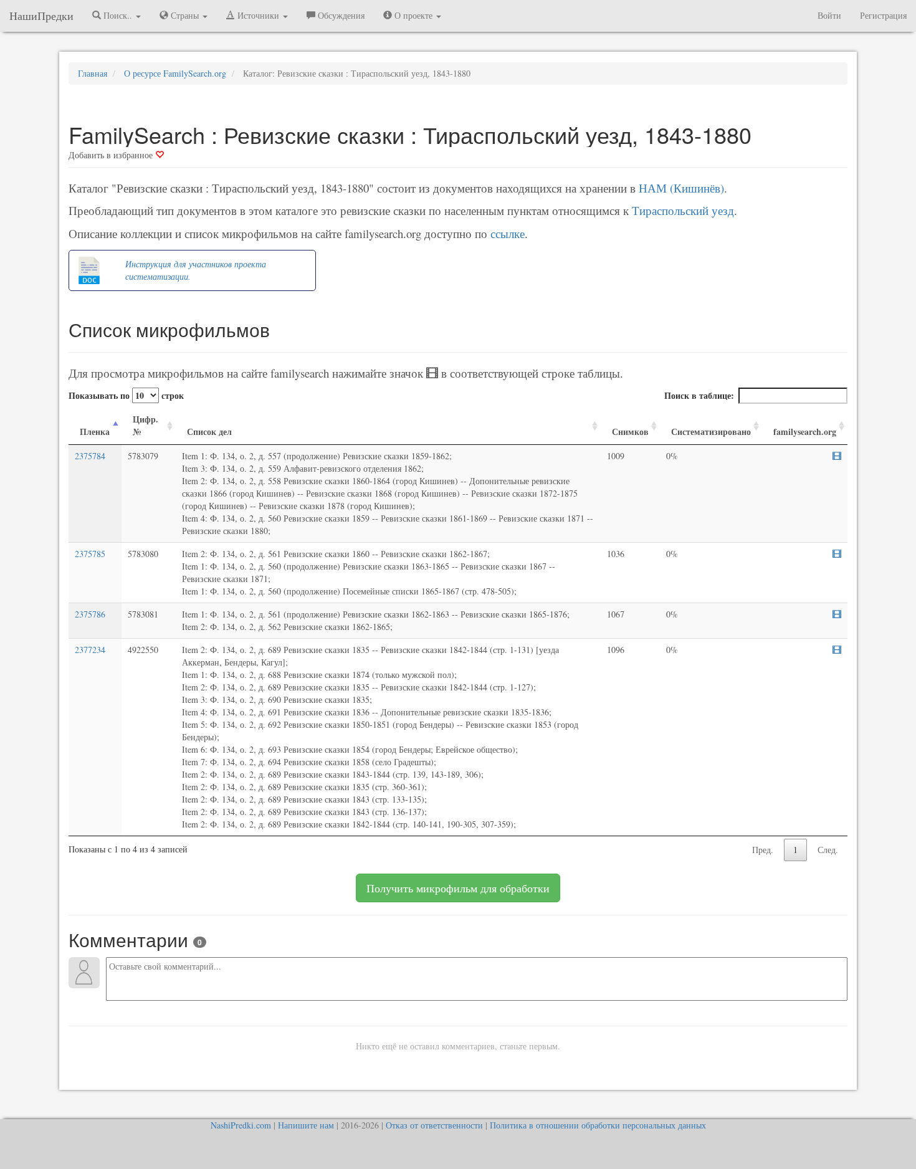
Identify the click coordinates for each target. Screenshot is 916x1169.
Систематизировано (711, 431)
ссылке (507, 233)
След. (828, 850)
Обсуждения (340, 15)
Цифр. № (145, 425)
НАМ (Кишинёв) (681, 188)
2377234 (90, 650)
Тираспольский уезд (683, 210)
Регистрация (883, 15)
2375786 (90, 614)
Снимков (630, 431)
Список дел (209, 431)
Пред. (762, 850)
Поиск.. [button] (118, 15)
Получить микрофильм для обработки (458, 887)
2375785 (90, 554)
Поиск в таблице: (699, 395)
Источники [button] (258, 15)
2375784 (90, 456)
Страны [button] (184, 15)
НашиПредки (41, 15)
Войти (829, 15)
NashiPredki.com (241, 1125)
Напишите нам (306, 1125)
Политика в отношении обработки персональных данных (598, 1125)
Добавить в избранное (112, 155)
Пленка (95, 431)
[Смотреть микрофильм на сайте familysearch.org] (837, 456)
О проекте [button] (413, 15)
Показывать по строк (126, 395)
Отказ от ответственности (434, 1125)
